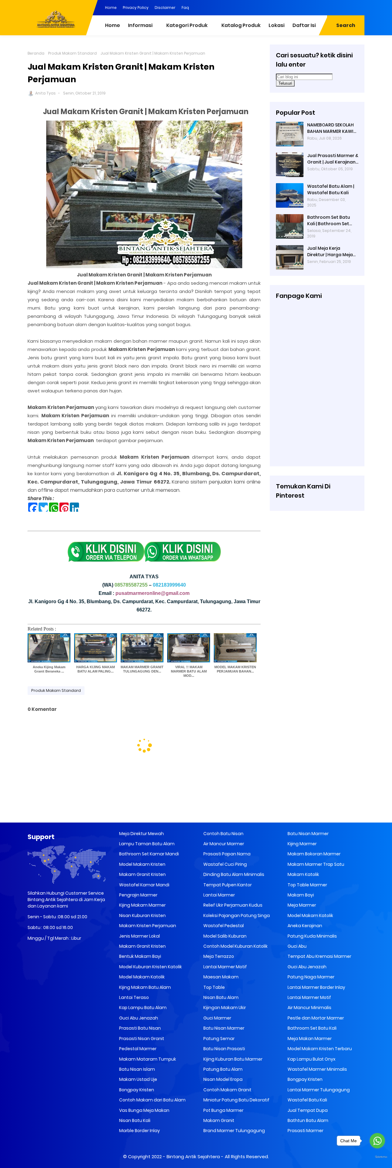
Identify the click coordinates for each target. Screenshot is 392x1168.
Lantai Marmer (218, 895)
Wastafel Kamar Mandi (143, 885)
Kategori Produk (187, 25)
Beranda (36, 53)
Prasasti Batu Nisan (139, 1028)
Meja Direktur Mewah (141, 834)
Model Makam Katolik (141, 977)
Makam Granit (218, 1120)
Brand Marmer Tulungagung (233, 1131)
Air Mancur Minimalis (309, 1007)
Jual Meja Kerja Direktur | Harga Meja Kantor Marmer (330, 251)
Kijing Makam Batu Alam (144, 987)
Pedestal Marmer (137, 1049)
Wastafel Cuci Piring (224, 864)
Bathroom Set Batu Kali (312, 1028)
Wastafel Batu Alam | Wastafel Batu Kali (330, 189)
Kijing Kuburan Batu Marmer (232, 1059)
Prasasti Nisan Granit (141, 1038)
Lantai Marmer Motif (224, 967)
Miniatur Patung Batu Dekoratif (236, 1100)
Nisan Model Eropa (222, 1079)
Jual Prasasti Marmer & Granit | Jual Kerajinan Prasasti (332, 158)
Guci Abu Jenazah (138, 1018)
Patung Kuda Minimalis (312, 936)
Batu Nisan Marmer (223, 1028)
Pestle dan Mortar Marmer (315, 1018)
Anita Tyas (45, 93)
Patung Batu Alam (222, 1069)
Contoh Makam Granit (226, 1090)
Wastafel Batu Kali (307, 1100)
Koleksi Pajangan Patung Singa (236, 915)
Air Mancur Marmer (223, 844)
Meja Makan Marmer (309, 1038)
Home (111, 7)
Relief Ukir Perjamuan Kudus (232, 905)
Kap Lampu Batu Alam (142, 1007)
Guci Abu (297, 946)
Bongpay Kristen (136, 1090)
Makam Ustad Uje (137, 1079)
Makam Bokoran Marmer (314, 854)
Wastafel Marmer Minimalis (317, 1069)
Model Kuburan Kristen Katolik (150, 967)
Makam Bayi (300, 895)
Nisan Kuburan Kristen (142, 915)
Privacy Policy (136, 7)
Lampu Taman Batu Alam (146, 844)
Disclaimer (165, 7)
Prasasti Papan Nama (226, 854)
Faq (185, 7)
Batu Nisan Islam (136, 1069)
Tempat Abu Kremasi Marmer (319, 956)
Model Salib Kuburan (224, 936)
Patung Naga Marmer (310, 977)
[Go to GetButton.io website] (377, 1157)
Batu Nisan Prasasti (223, 1049)
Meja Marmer (301, 905)
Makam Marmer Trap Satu (315, 864)
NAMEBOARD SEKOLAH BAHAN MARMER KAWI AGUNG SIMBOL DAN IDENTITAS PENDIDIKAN (331, 128)
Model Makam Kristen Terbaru (319, 1049)
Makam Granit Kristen (142, 874)
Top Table (213, 987)
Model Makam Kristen (141, 864)
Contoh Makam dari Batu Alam (152, 1100)
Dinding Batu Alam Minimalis (233, 874)
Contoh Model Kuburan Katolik (235, 946)
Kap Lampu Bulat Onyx (311, 1059)
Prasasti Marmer (305, 1131)
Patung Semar (218, 1038)
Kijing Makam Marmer (142, 905)
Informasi (140, 25)
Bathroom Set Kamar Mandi (148, 854)
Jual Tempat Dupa (307, 1110)
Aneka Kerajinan (304, 926)
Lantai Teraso (133, 997)
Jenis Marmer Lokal (139, 936)
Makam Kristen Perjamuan (147, 926)
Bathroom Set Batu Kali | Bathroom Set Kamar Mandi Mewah (330, 220)
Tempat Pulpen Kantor (227, 885)
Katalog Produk (241, 25)
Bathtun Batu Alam (307, 1120)
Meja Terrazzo (218, 956)
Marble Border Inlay (139, 1131)
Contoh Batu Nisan (222, 834)
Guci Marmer (216, 1018)
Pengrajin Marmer (137, 895)
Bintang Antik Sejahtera (193, 1156)
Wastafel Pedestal (223, 926)
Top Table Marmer (307, 885)
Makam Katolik (303, 874)
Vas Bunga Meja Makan (143, 1110)
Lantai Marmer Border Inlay (316, 987)
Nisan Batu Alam (220, 997)
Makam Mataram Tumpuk (147, 1059)
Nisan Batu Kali (134, 1120)
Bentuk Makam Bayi (139, 956)
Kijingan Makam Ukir (224, 1007)
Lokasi (277, 25)
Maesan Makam (220, 977)
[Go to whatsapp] (377, 1140)
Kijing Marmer (302, 844)
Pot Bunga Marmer (222, 1110)
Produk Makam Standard (72, 53)
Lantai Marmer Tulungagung (318, 1090)
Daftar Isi (304, 25)
